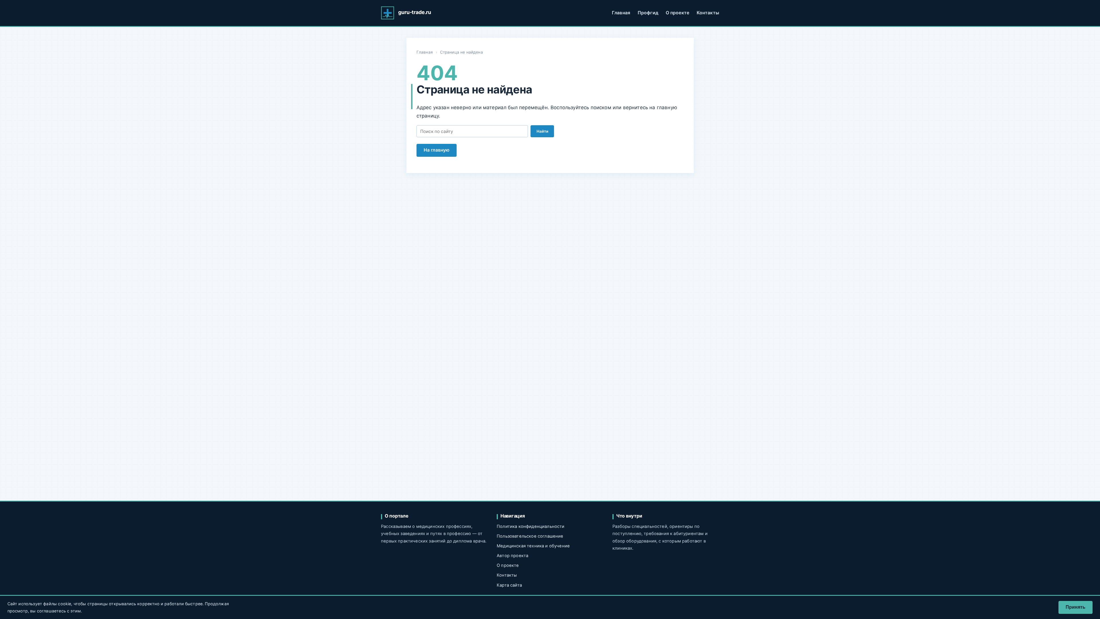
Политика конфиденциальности (531, 526)
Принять (1075, 607)
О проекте (678, 12)
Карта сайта (509, 585)
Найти (542, 131)
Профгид (648, 12)
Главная (621, 12)
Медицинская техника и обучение (533, 546)
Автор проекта (512, 555)
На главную (437, 150)
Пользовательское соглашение (530, 536)
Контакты (708, 12)
